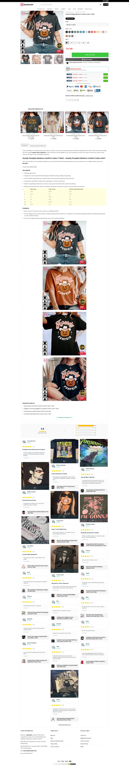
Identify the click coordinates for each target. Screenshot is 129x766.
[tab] (24, 146)
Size (67, 39)
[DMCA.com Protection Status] (72, 764)
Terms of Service (55, 746)
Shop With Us (40, 9)
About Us (53, 735)
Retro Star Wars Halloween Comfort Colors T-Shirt (31, 136)
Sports (57, 9)
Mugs (74, 9)
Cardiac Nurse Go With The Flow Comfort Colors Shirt (37, 411)
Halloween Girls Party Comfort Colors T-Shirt (98, 136)
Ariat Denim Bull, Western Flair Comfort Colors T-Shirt (37, 414)
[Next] (61, 32)
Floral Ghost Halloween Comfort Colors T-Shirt (75, 136)
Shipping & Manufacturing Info (38, 145)
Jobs (69, 9)
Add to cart (90, 55)
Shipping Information (85, 738)
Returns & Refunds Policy (57, 741)
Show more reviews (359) (65, 725)
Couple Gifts (88, 9)
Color (67, 28)
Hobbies (63, 9)
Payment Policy (84, 744)
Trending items (69, 12)
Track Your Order (84, 741)
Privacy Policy (54, 744)
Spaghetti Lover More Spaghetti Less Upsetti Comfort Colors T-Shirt (41, 408)
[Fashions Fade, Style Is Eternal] (27, 4)
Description (25, 145)
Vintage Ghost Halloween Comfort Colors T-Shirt (53, 136)
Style (67, 21)
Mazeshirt (25, 163)
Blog (52, 738)
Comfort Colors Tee (80, 12)
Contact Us (83, 735)
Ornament (80, 9)
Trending (49, 9)
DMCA (82, 746)
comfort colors (89, 95)
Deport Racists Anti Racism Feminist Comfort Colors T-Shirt (39, 406)
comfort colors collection (39, 152)
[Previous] (23, 32)
